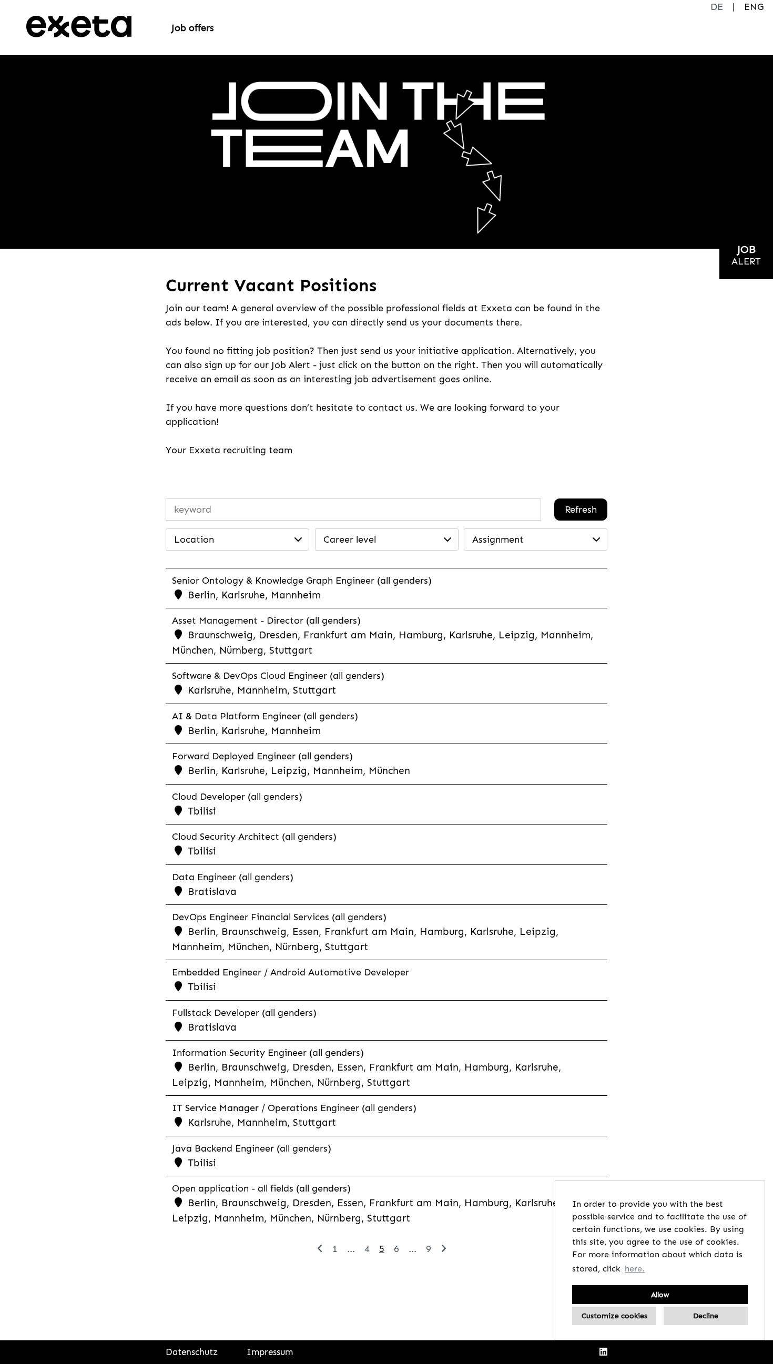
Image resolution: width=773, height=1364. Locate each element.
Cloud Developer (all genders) (237, 796)
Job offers (192, 28)
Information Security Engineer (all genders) (268, 1052)
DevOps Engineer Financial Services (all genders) (279, 917)
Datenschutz (192, 1352)
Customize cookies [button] (614, 1315)
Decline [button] (705, 1315)
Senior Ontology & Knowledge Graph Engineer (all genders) (302, 580)
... (351, 1249)
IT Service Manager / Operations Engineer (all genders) (294, 1108)
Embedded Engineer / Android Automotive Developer (290, 972)
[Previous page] (320, 1249)
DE (716, 7)
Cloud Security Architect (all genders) (254, 836)
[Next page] (443, 1249)
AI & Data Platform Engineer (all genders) (265, 716)
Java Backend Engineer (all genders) (251, 1148)
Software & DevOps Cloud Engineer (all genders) (278, 675)
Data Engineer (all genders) (232, 877)
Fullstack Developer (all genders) (244, 1013)
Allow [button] (660, 1294)
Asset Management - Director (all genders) (266, 620)
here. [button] (635, 1269)
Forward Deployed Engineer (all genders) (262, 756)
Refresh (581, 509)
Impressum (270, 1352)
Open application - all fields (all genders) (261, 1188)
